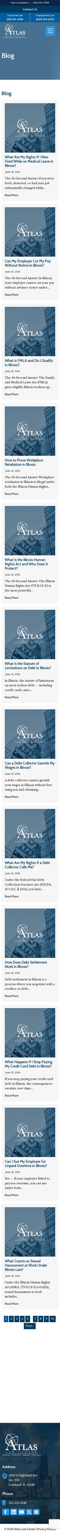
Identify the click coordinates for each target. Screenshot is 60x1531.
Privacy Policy (46, 1529)
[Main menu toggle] (50, 31)
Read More (11, 195)
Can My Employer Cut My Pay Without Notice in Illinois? (28, 263)
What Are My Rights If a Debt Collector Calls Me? (27, 865)
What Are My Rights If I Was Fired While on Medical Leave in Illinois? (29, 161)
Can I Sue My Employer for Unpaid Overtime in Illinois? (26, 1163)
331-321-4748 (17, 1503)
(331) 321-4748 (15, 19)
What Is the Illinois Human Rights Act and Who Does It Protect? (26, 564)
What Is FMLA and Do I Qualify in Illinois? (29, 362)
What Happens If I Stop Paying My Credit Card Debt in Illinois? (28, 1064)
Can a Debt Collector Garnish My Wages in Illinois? (30, 765)
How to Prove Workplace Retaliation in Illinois (24, 462)
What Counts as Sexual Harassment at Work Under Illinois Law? (26, 1265)
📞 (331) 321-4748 (39, 2)
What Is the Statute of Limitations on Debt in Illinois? (28, 665)
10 (52, 1319)
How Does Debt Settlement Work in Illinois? (26, 964)
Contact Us (30, 9)
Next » (29, 1326)
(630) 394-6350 (45, 19)
